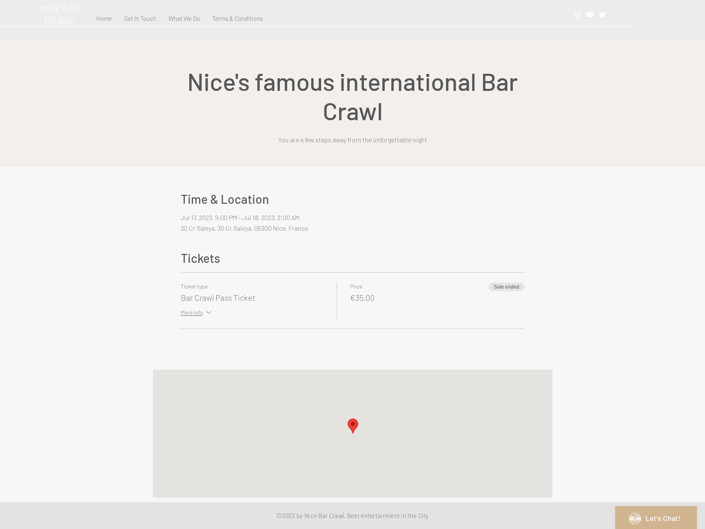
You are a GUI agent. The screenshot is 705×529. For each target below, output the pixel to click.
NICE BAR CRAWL (60, 14)
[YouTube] (589, 14)
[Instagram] (577, 14)
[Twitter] (602, 14)
